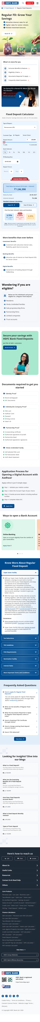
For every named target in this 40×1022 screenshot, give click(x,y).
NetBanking (13, 700)
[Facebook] (3, 996)
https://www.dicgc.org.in (23, 982)
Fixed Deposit (12, 908)
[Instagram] (6, 996)
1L (5, 152)
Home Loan (27, 897)
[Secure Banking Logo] (6, 986)
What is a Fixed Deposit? (11, 765)
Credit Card (6, 905)
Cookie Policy (6, 1000)
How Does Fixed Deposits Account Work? (11, 798)
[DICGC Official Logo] (10, 979)
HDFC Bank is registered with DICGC (24, 978)
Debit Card (14, 905)
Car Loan (16, 895)
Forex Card (23, 905)
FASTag (4, 908)
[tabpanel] (20, 602)
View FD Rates (28, 205)
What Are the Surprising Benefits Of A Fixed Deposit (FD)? (12, 781)
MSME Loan (22, 908)
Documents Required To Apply (19, 76)
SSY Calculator (25, 932)
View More (20, 950)
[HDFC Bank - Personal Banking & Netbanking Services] (10, 972)
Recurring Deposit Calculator (11, 940)
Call (8, 858)
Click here (21, 623)
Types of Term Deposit (10, 826)
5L (14, 152)
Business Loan (24, 895)
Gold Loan (19, 897)
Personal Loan (6, 895)
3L (9, 152)
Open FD (10, 205)
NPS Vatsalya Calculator (10, 945)
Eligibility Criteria (14, 72)
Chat (21, 858)
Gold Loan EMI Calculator (10, 926)
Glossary (4, 1006)
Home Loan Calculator (27, 926)
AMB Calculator (30, 929)
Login (29, 3)
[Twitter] (14, 996)
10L (19, 152)
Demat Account (30, 903)
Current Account (25, 609)
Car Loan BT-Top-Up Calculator (12, 943)
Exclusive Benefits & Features (18, 68)
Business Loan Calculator (10, 924)
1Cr (29, 152)
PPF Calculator (7, 935)
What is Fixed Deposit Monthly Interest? (13, 814)
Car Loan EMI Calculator (10, 918)
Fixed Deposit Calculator (10, 937)
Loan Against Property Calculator (13, 929)
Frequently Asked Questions (18, 80)
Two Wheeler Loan (8, 897)
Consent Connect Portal (9, 1003)
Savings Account (10, 609)
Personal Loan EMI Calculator (22, 916)
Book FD (7, 33)
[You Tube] (10, 996)
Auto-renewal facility (11, 621)
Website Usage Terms (26, 1003)
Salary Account (7, 903)
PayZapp (31, 905)
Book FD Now (9, 347)
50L (24, 152)
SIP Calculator (17, 935)
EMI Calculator (7, 916)
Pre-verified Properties (9, 900)
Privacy (28, 1000)
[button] (17, 553)
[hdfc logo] (10, 3)
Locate (34, 858)
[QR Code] (4, 979)
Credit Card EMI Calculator (11, 932)
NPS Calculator (28, 943)
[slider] (4, 142)
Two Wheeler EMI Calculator (11, 921)
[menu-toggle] (37, 3)
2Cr (34, 152)
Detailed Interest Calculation (12, 201)
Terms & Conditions (18, 1000)
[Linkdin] (18, 996)
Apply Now (9, 506)
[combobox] (20, 127)
